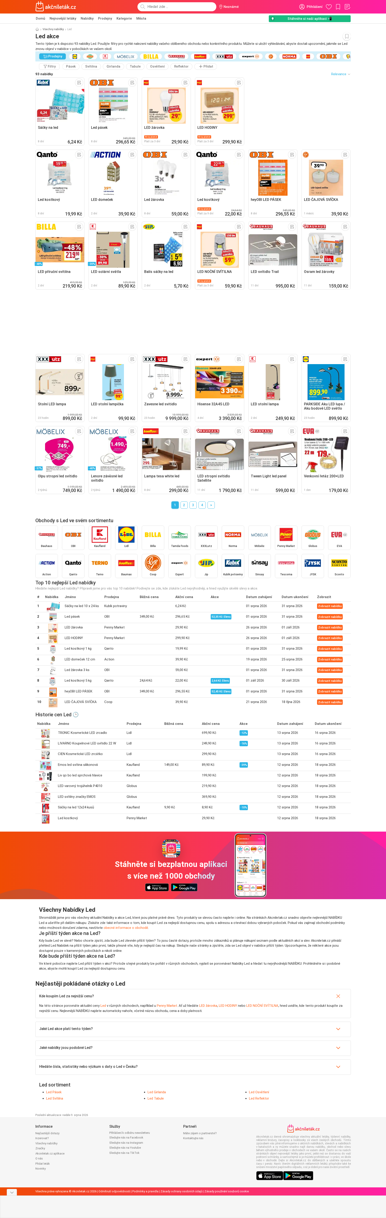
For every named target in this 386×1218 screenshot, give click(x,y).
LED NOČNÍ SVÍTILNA (262, 1006)
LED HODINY (228, 1006)
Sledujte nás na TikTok (124, 1152)
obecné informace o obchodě (126, 928)
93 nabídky (44, 74)
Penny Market (167, 1006)
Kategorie (124, 18)
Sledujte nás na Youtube (125, 1147)
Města (141, 18)
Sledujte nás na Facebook (126, 1137)
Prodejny (105, 18)
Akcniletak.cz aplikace (49, 1153)
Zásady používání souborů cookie (226, 1191)
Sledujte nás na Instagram (126, 1142)
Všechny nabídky (53, 29)
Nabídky (87, 18)
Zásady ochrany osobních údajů (181, 1191)
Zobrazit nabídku (330, 606)
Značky (40, 1148)
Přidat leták (42, 1163)
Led (103, 1006)
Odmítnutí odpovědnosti (114, 1191)
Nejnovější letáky (63, 18)
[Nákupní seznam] (347, 6)
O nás (39, 1158)
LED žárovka (208, 1006)
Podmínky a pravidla (145, 1191)
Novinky (40, 1168)
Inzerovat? (42, 1138)
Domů (40, 18)
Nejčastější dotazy (47, 1133)
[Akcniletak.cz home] (55, 6)
